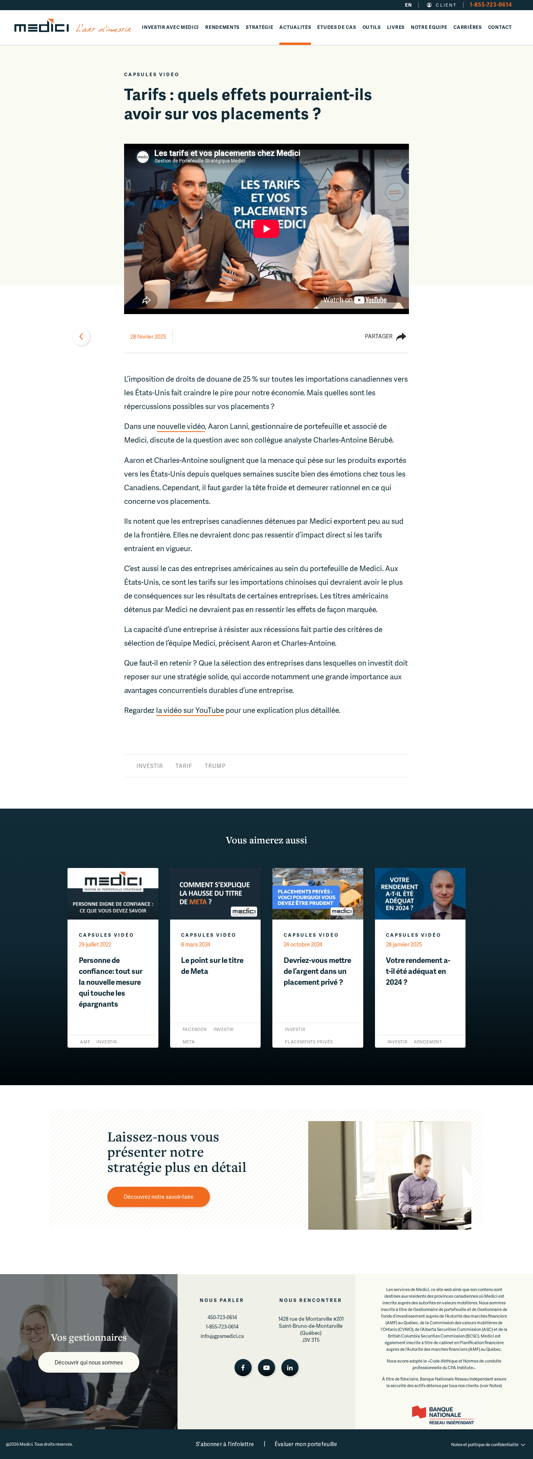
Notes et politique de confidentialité (485, 1444)
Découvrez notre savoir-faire (159, 1196)
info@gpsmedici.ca (222, 1335)
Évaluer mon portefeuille (306, 1444)
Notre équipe (429, 27)
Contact (500, 27)
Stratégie (259, 27)
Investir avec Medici (170, 27)
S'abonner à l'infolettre (225, 1444)
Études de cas (336, 27)
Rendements (222, 27)
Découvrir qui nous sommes (89, 1362)
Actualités (295, 27)
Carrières (467, 27)
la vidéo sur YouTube (190, 710)
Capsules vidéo (151, 74)
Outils (371, 27)
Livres (396, 27)
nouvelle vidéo (181, 426)
